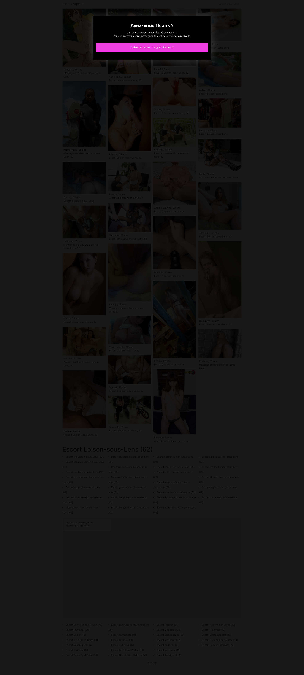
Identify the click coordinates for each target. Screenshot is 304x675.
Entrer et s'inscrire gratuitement (152, 47)
